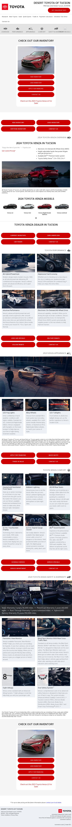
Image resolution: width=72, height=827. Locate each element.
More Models (65, 32)
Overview (5, 32)
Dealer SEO (68, 824)
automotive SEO (61, 817)
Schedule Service (18, 562)
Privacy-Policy (14, 815)
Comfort (42, 32)
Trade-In (35, 16)
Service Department (18, 568)
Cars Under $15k (53, 235)
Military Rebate (53, 338)
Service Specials (53, 562)
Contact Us (5, 21)
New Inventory (36, 77)
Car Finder (18, 242)
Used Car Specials (18, 338)
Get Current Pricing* (8, 151)
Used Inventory (36, 83)
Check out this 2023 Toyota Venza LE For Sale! (36, 102)
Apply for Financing (36, 88)
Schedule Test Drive (60, 16)
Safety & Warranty (56, 32)
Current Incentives (18, 235)
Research (5, 16)
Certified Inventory (18, 129)
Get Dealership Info (59, 10)
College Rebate (18, 344)
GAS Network (47, 817)
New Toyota (13, 16)
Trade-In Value (18, 461)
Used (20, 16)
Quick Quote (27, 16)
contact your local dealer (53, 802)
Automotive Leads (59, 824)
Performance (17, 32)
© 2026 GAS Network (55, 816)
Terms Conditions (5, 815)
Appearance (30, 32)
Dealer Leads (67, 814)
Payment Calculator (46, 16)
